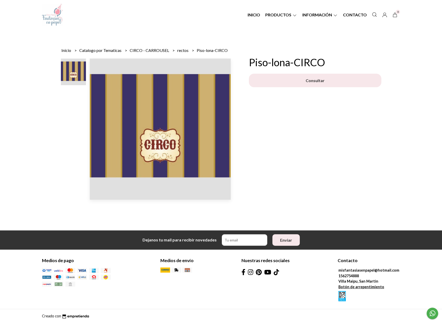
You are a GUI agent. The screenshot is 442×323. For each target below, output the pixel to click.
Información (317, 14)
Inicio (254, 14)
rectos (183, 50)
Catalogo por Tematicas (100, 50)
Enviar (286, 240)
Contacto (355, 14)
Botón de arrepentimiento (361, 287)
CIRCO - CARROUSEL (150, 50)
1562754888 (348, 276)
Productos (278, 14)
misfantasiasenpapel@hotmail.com (368, 270)
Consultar (315, 80)
